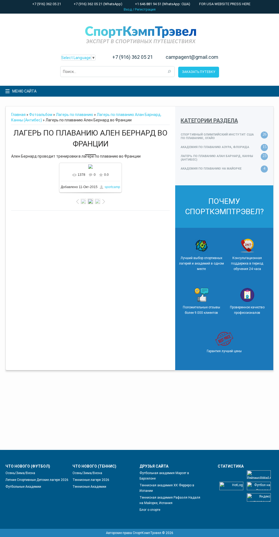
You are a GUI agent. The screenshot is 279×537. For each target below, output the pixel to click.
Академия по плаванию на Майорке (211, 168)
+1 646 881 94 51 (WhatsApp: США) (162, 4)
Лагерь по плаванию (74, 114)
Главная (18, 114)
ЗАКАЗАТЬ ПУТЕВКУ (198, 72)
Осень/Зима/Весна (20, 473)
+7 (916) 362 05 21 (46, 4)
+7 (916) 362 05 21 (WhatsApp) (97, 4)
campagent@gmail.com (192, 57)
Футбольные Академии (23, 487)
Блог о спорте (150, 510)
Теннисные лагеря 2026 (90, 480)
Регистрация (145, 9)
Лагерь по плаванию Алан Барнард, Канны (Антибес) (217, 157)
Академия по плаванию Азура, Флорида (215, 147)
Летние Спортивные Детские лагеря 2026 (36, 480)
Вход (128, 9)
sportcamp (112, 187)
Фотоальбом (40, 114)
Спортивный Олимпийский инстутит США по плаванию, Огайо (217, 136)
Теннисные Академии (89, 487)
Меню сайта (24, 91)
